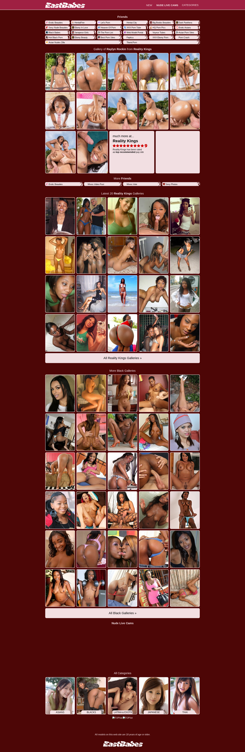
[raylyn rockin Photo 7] (122, 110)
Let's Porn (105, 22)
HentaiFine (80, 22)
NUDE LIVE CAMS (167, 5)
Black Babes (54, 32)
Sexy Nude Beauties (58, 27)
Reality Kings (143, 49)
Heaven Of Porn (108, 27)
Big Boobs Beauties (162, 22)
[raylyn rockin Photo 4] (185, 71)
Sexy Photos (172, 184)
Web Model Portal (135, 32)
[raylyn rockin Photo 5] (60, 110)
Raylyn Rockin (116, 49)
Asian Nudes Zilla (57, 42)
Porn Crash (184, 37)
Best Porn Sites (108, 37)
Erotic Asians (185, 27)
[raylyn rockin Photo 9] (185, 110)
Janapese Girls (82, 32)
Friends (122, 16)
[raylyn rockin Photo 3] (154, 71)
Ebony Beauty (81, 37)
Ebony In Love (81, 27)
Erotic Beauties (56, 22)
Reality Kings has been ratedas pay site (128, 143)
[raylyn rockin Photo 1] (91, 71)
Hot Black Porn (56, 37)
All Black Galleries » (122, 613)
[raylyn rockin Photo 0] (60, 71)
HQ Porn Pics (159, 27)
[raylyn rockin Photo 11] (92, 152)
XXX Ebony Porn (160, 37)
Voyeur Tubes (159, 32)
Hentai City (132, 22)
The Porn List (107, 32)
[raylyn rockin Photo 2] (122, 71)
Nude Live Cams (123, 623)
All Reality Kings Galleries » (123, 358)
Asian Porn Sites (186, 32)
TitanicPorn (132, 42)
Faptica (130, 37)
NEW (149, 5)
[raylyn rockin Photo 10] (60, 152)
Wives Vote (132, 184)
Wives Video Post (96, 184)
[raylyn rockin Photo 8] (154, 110)
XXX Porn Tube (134, 27)
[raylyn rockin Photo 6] (91, 110)
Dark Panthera (185, 22)
